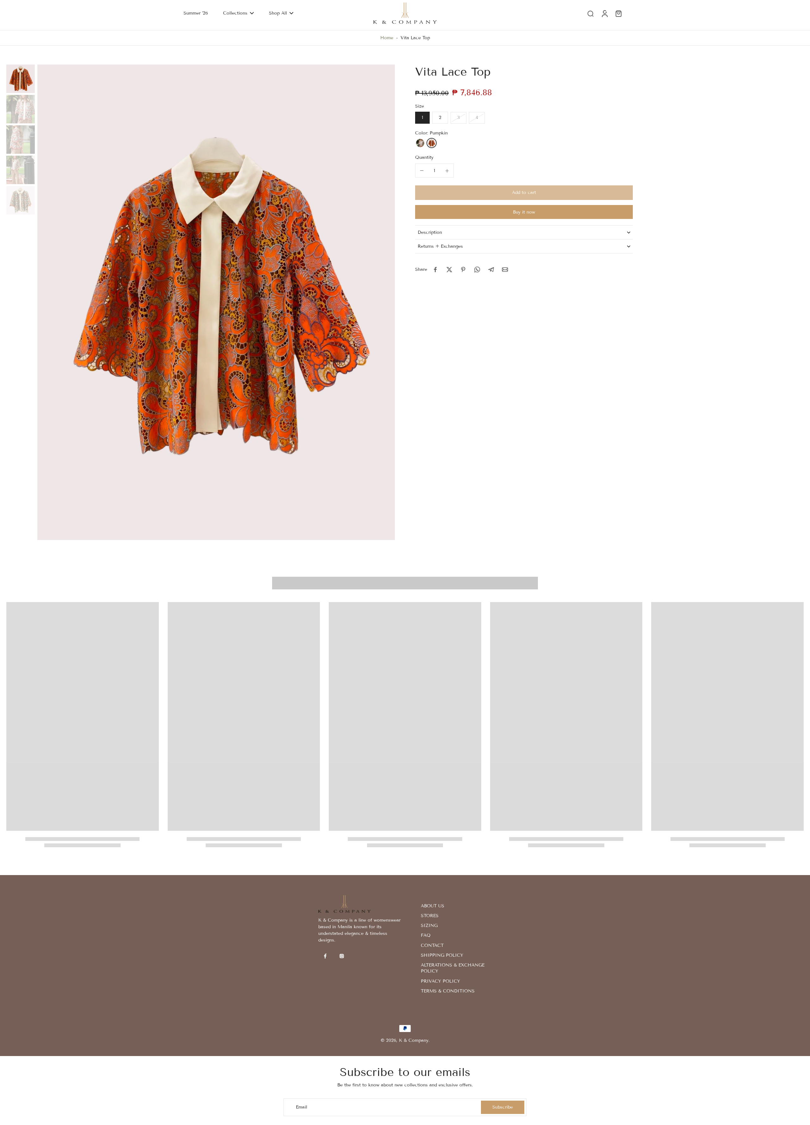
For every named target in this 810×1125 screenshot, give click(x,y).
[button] (524, 192)
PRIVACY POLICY (440, 981)
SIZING (429, 925)
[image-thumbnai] (20, 79)
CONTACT (432, 945)
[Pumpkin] (431, 143)
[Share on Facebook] (435, 270)
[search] (590, 13)
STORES (430, 915)
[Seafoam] (420, 143)
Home (386, 37)
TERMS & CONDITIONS (448, 991)
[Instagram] (342, 956)
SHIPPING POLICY (442, 955)
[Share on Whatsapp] (477, 270)
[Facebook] (325, 956)
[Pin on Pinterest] (463, 270)
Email (301, 1107)
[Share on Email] (505, 270)
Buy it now (524, 212)
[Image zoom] (216, 302)
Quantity (424, 157)
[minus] (421, 170)
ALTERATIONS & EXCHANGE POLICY (452, 968)
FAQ (426, 935)
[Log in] (604, 13)
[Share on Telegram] (491, 270)
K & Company (413, 1040)
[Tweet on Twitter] (449, 270)
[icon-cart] (618, 13)
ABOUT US (432, 906)
